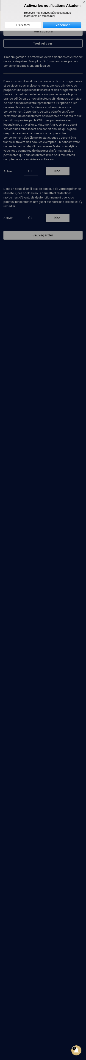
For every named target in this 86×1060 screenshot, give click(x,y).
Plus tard (23, 25)
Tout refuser (43, 43)
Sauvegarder (43, 235)
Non (57, 171)
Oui (30, 171)
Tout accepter (43, 31)
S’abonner (62, 25)
